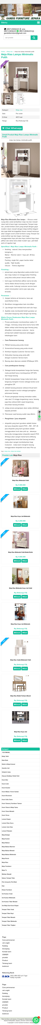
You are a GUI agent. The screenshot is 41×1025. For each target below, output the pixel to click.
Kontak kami (6, 952)
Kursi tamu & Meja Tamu (10, 807)
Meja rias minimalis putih (20, 480)
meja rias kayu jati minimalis (20, 516)
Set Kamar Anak (7, 894)
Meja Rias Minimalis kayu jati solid (20, 588)
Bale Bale (5, 760)
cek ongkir (6, 943)
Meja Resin (5, 858)
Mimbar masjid (6, 874)
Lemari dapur (6, 819)
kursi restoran (7, 795)
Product (5, 960)
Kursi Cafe (5, 784)
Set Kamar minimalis (8, 898)
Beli (25, 489)
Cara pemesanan (8, 940)
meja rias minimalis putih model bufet (20, 552)
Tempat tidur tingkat (8, 925)
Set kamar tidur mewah (9, 901)
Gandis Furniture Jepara (26, 1022)
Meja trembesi (6, 866)
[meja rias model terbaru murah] (20, 691)
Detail (18, 489)
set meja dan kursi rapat (10, 905)
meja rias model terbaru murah (20, 696)
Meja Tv (4, 870)
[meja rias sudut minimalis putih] (20, 655)
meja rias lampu (16, 451)
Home (3, 51)
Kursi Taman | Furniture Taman (12, 803)
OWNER (5, 954)
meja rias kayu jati (20, 732)
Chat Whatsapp (13, 128)
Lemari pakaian (7, 831)
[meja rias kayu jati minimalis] (20, 508)
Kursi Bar (5, 780)
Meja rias (10, 51)
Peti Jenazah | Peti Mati (9, 882)
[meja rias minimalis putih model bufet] (20, 548)
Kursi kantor (6, 788)
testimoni (5, 966)
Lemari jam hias (7, 827)
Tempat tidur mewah (8, 917)
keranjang (5, 949)
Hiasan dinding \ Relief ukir (10, 776)
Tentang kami (7, 963)
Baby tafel (5, 756)
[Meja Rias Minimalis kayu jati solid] (20, 584)
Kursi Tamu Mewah (8, 811)
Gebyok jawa (6, 772)
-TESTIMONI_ (6, 752)
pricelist (5, 957)
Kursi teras (5, 815)
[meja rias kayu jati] (20, 723)
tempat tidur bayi (8, 913)
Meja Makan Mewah (8, 850)
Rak (3, 886)
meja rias (7, 451)
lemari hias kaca (7, 823)
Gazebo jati (5, 768)
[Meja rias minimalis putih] (20, 476)
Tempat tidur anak (8, 909)
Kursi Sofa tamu (7, 799)
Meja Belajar (6, 835)
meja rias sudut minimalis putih (20, 660)
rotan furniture (7, 890)
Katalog (5, 946)
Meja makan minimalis (9, 854)
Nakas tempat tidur (8, 878)
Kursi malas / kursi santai (10, 792)
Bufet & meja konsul (8, 764)
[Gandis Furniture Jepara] (20, 19)
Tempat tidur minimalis (9, 921)
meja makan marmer (8, 846)
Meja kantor (6, 839)
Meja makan (6, 843)
